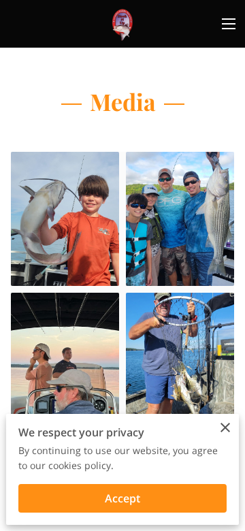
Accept (122, 498)
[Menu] (228, 24)
